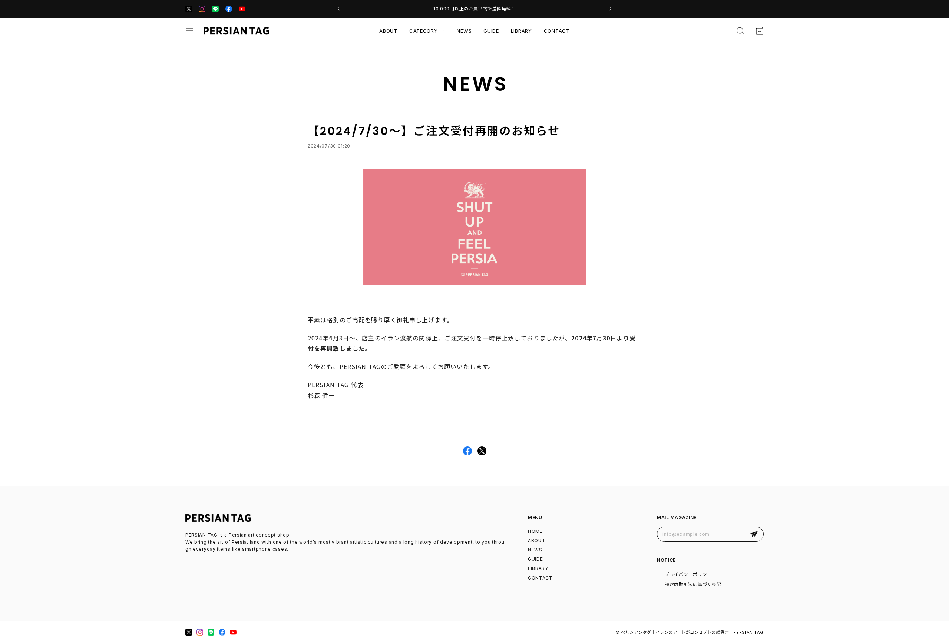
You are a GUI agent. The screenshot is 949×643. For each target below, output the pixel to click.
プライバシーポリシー (688, 574)
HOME (535, 531)
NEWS (464, 31)
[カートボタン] (759, 31)
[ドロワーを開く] (189, 31)
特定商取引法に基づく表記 (693, 584)
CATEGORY (423, 31)
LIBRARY (521, 31)
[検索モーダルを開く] (740, 31)
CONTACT (557, 31)
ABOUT (388, 31)
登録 (754, 534)
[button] (339, 9)
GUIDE (491, 31)
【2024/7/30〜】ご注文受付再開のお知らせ (434, 131)
